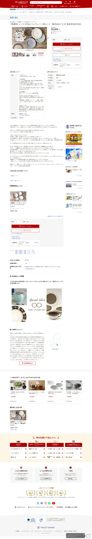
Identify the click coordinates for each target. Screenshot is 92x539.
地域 (24, 6)
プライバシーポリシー (48, 531)
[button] (25, 192)
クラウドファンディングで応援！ (72, 448)
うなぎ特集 (49, 448)
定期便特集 (58, 457)
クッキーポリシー (58, 531)
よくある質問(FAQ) (46, 478)
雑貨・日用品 (18, 250)
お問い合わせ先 (57, 60)
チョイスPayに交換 (69, 453)
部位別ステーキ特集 (50, 457)
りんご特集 (49, 453)
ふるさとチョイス (21, 507)
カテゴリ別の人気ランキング (16, 448)
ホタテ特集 (58, 453)
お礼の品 (15, 6)
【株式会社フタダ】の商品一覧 (55, 216)
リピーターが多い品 (14, 453)
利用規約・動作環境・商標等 (70, 531)
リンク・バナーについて (36, 531)
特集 (48, 6)
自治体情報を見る (28, 363)
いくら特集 (58, 448)
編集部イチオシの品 (33, 448)
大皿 (33, 252)
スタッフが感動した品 (33, 453)
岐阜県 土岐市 (14, 429)
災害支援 (60, 507)
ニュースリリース (25, 531)
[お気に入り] (88, 536)
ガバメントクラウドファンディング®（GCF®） (42, 507)
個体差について (15, 175)
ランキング (32, 6)
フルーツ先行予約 (32, 457)
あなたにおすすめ (41, 6)
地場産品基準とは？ (31, 268)
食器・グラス (27, 250)
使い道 (54, 6)
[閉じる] (83, 534)
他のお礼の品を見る (25, 115)
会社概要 (17, 531)
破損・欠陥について (16, 180)
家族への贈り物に (69, 457)
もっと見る (78, 175)
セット (34, 253)
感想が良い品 (13, 457)
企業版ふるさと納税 (72, 507)
